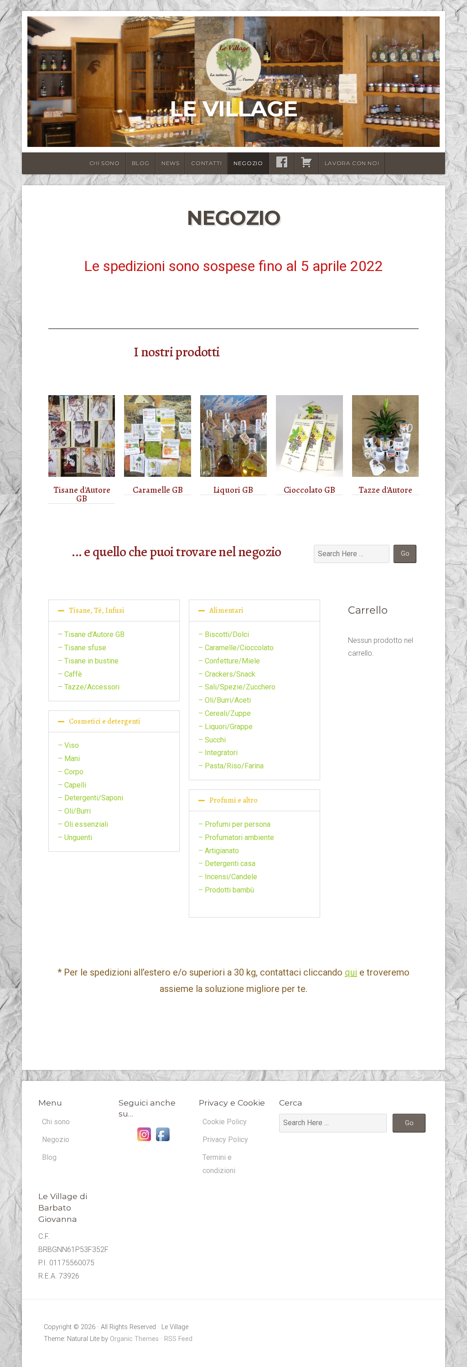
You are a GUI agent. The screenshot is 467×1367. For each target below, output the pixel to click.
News (170, 163)
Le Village (233, 108)
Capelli (75, 785)
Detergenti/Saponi (93, 797)
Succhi (215, 740)
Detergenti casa (230, 863)
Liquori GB (233, 490)
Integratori (221, 752)
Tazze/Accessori (91, 687)
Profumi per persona (237, 824)
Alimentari (226, 610)
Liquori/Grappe (229, 726)
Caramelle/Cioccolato (239, 647)
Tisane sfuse (85, 647)
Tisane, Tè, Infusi (97, 610)
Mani (72, 758)
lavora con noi (352, 163)
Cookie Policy (224, 1121)
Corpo (73, 771)
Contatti (206, 163)
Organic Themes (134, 1339)
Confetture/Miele (232, 661)
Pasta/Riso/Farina (234, 766)
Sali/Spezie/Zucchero (240, 687)
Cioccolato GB (309, 490)
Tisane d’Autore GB (94, 634)
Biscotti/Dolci (227, 634)
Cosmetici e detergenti (104, 721)
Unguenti (78, 837)
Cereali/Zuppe (228, 713)
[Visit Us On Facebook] (162, 1141)
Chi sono (104, 163)
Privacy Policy (225, 1139)
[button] (114, 610)
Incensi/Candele (231, 876)
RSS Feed (178, 1339)
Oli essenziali (86, 824)
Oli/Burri (77, 811)
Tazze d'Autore (385, 490)
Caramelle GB (158, 490)
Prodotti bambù (229, 890)
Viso (71, 745)
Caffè (73, 674)
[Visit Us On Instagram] (144, 1141)
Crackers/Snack (230, 674)
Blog (141, 163)
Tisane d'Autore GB (81, 494)
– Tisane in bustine (88, 661)
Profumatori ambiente (239, 837)
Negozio (248, 163)
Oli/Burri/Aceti (228, 700)
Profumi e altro (233, 800)
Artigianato (222, 850)
